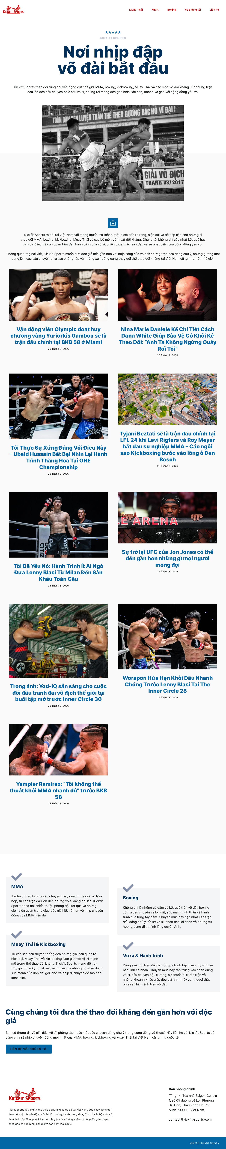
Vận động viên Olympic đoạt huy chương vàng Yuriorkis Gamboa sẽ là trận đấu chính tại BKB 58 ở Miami (58, 335)
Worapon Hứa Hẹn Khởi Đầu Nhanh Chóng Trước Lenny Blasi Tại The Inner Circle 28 (168, 684)
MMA (155, 9)
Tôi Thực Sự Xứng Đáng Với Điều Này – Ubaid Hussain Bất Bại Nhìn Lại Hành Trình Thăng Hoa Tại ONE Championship (58, 457)
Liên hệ (214, 9)
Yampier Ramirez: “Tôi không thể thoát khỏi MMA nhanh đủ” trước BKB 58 (58, 790)
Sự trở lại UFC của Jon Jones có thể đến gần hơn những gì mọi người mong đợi (167, 558)
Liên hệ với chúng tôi (29, 1049)
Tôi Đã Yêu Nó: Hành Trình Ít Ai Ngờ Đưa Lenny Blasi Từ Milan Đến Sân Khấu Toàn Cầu (58, 572)
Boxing (171, 9)
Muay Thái (136, 9)
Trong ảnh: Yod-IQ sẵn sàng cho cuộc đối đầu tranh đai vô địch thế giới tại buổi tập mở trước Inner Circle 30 (58, 692)
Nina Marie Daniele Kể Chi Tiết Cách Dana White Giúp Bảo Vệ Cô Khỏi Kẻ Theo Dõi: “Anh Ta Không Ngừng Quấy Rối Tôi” (167, 339)
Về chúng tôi (193, 9)
